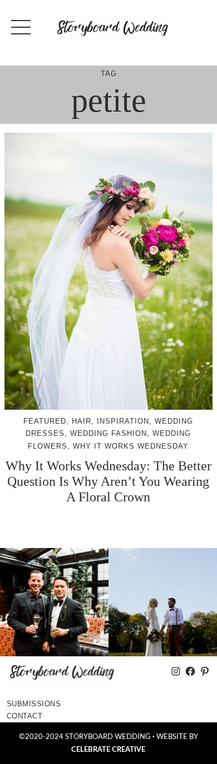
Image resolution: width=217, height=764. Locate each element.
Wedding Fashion (108, 433)
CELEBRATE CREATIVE (108, 749)
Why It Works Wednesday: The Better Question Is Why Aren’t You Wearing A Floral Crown (108, 481)
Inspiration (123, 421)
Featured (44, 421)
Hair (81, 421)
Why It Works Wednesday (131, 446)
